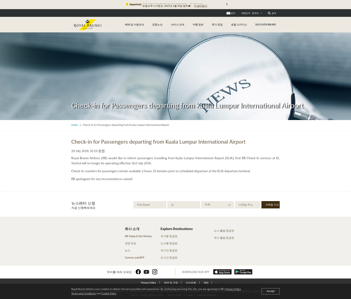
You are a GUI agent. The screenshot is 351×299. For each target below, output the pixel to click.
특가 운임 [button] (217, 24)
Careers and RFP (134, 257)
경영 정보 (130, 243)
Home (74, 125)
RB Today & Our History (138, 236)
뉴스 (127, 250)
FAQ (206, 282)
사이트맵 (191, 282)
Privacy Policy (149, 282)
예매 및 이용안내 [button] (134, 24)
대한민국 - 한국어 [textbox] (250, 13)
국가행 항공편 (169, 236)
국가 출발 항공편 (224, 238)
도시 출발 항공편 (224, 230)
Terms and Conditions (83, 293)
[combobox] (251, 13)
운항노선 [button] (157, 24)
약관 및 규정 (171, 282)
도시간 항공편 (169, 257)
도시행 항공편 (169, 243)
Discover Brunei (265, 24)
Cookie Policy (108, 293)
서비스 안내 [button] (177, 24)
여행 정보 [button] (198, 24)
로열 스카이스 (239, 24)
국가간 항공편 (169, 250)
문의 (233, 13)
